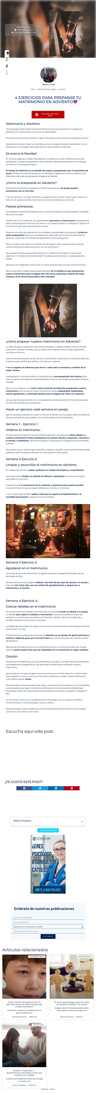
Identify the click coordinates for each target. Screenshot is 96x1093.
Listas (33, 32)
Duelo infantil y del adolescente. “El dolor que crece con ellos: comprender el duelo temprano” (24, 1004)
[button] (7, 59)
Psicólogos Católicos (15, 691)
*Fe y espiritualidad (22, 32)
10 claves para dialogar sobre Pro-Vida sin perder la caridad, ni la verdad (71, 1003)
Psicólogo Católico (17, 700)
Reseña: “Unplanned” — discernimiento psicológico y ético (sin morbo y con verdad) (24, 1072)
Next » (52, 1089)
